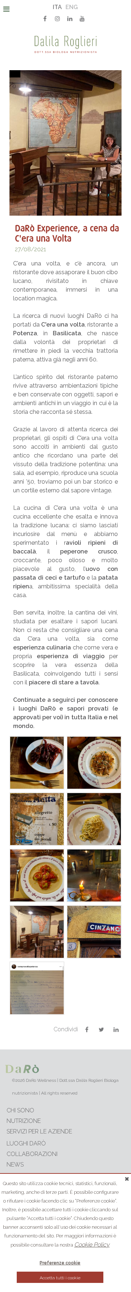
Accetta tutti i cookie (60, 1277)
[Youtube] (82, 17)
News (15, 1164)
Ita (57, 7)
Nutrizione (24, 1120)
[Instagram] (57, 17)
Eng (72, 7)
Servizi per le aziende (39, 1131)
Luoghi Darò (26, 1143)
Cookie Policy (92, 1244)
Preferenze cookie (60, 1262)
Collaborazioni (32, 1154)
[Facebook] (45, 17)
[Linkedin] (69, 17)
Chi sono (20, 1110)
